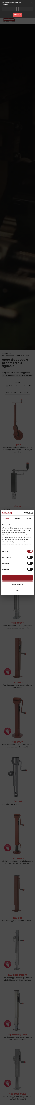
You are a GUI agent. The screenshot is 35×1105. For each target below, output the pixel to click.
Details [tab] (17, 518)
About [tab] (29, 518)
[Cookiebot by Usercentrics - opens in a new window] (25, 513)
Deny (17, 590)
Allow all (17, 578)
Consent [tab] (6, 518)
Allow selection (17, 584)
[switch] (30, 557)
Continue (17, 14)
